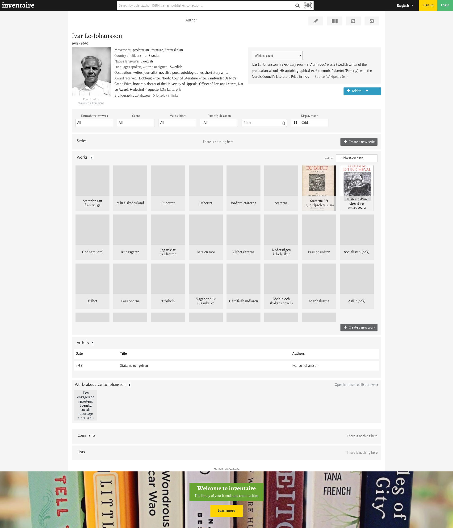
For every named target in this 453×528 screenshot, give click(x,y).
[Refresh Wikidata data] (353, 20)
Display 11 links (167, 95)
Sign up (428, 5)
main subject (177, 116)
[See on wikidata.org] (334, 20)
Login (445, 5)
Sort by (328, 158)
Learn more (226, 510)
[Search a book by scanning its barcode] (308, 5)
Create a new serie (361, 142)
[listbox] (94, 123)
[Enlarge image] (91, 72)
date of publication (219, 116)
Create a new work (361, 327)
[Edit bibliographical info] (315, 20)
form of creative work (94, 116)
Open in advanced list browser (356, 385)
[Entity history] (372, 20)
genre (136, 116)
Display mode (309, 116)
